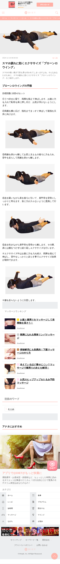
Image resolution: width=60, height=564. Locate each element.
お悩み (40, 521)
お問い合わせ (42, 545)
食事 (39, 495)
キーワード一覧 (31, 540)
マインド (41, 515)
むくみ (24, 18)
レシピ (10, 502)
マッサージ (12, 515)
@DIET (30, 12)
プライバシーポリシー (23, 545)
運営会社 (46, 540)
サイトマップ (16, 540)
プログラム (42, 502)
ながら (10, 521)
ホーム (10, 495)
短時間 (10, 508)
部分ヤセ (41, 508)
